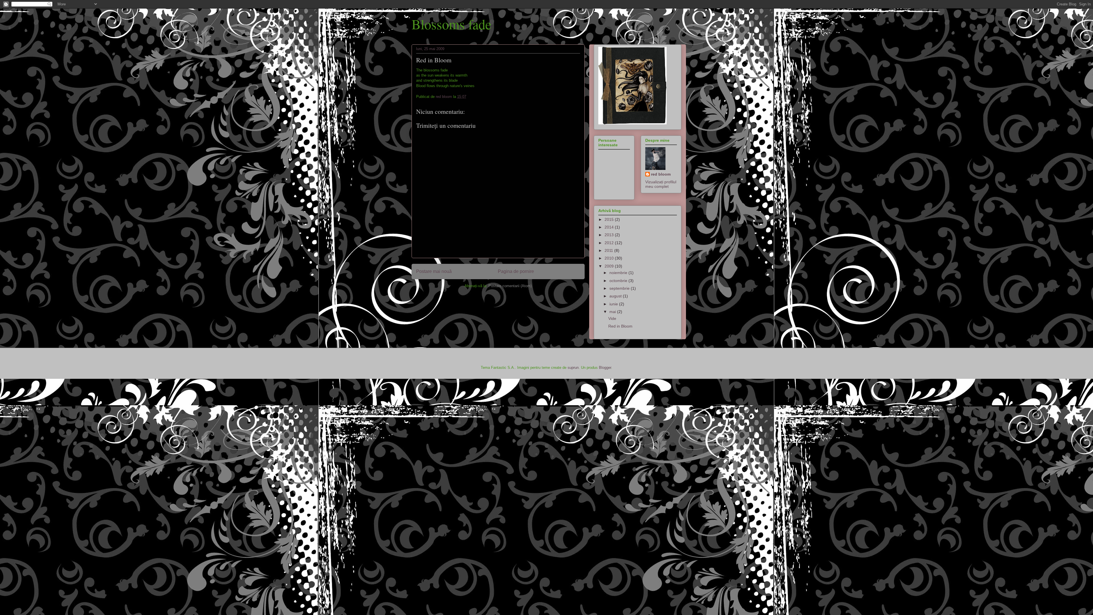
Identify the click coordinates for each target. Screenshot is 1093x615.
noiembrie (618, 272)
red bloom (661, 174)
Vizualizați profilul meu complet (660, 184)
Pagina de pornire (516, 271)
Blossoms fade (451, 24)
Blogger (605, 367)
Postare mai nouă (434, 271)
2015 (610, 219)
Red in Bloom (620, 326)
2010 (610, 258)
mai (613, 311)
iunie (614, 304)
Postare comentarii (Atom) (510, 286)
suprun (573, 367)
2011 (609, 250)
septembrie (620, 288)
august (616, 296)
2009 (610, 266)
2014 (610, 227)
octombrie (618, 280)
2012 (610, 242)
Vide (612, 318)
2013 (610, 235)
